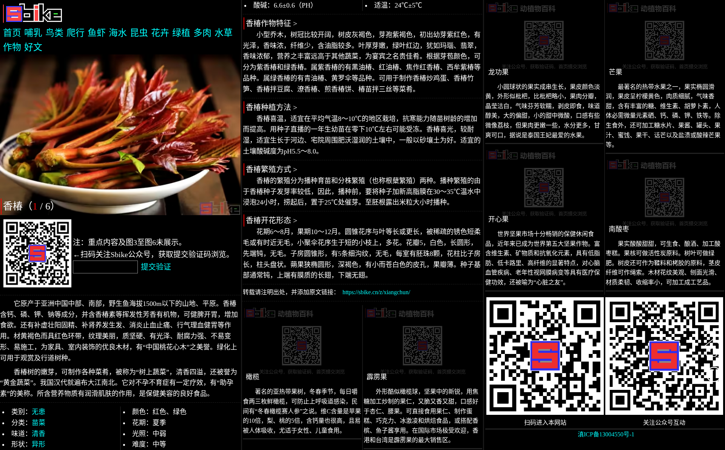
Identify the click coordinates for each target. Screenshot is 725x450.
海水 (118, 33)
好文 (33, 47)
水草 (223, 33)
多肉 (202, 33)
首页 (12, 33)
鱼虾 (97, 33)
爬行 (75, 33)
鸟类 (54, 33)
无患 (38, 412)
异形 (38, 444)
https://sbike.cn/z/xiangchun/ (376, 292)
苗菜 (38, 423)
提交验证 (156, 267)
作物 (12, 47)
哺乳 (33, 33)
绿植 (181, 33)
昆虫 (139, 33)
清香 (38, 434)
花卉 (160, 33)
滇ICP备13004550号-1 (606, 434)
